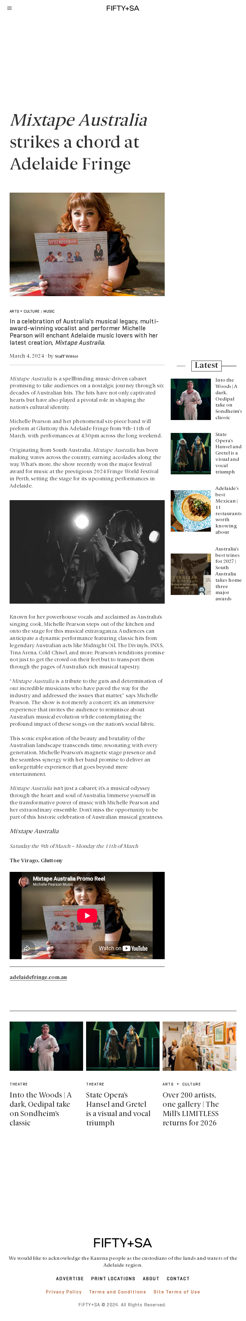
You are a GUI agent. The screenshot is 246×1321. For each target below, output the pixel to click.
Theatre (19, 1084)
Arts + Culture (24, 312)
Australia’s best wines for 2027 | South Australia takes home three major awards (228, 574)
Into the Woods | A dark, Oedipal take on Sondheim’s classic (228, 399)
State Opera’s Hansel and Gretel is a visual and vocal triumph (228, 453)
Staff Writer (66, 357)
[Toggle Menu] (10, 8)
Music (49, 312)
